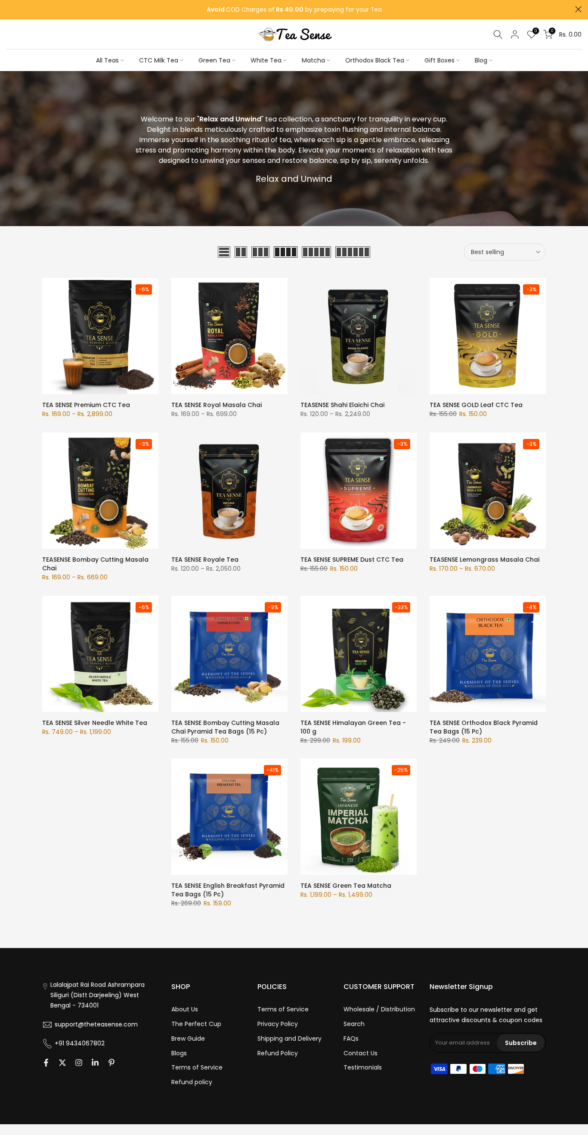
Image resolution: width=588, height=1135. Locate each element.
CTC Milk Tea (158, 60)
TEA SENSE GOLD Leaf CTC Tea (476, 405)
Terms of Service (197, 1067)
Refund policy (191, 1082)
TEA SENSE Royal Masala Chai (216, 405)
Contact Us (361, 1053)
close (9, 9)
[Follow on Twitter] (62, 1062)
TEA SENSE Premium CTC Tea (86, 405)
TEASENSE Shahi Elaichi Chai (342, 405)
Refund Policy (277, 1053)
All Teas (107, 60)
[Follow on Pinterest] (111, 1062)
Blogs (179, 1053)
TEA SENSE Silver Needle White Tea (94, 722)
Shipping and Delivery (289, 1038)
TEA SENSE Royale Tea (204, 559)
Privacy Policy (277, 1024)
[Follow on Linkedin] (95, 1062)
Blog (481, 60)
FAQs (351, 1038)
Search (354, 1024)
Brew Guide (188, 1038)
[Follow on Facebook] (46, 1062)
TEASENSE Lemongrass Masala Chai (484, 559)
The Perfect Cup (196, 1024)
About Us (184, 1009)
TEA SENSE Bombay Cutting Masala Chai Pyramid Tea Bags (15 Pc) (225, 727)
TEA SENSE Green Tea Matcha (345, 885)
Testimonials (363, 1067)
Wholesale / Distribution (379, 1009)
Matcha (313, 60)
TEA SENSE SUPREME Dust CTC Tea (351, 559)
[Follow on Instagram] (79, 1062)
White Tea (266, 60)
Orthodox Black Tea (374, 60)
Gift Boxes (439, 60)
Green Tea (214, 60)
